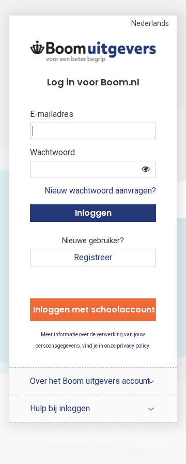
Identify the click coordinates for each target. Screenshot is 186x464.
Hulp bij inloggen (60, 408)
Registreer (93, 257)
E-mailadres (51, 114)
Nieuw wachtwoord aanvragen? (100, 191)
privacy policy (133, 346)
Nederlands (150, 23)
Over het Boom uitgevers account (90, 381)
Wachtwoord (52, 152)
